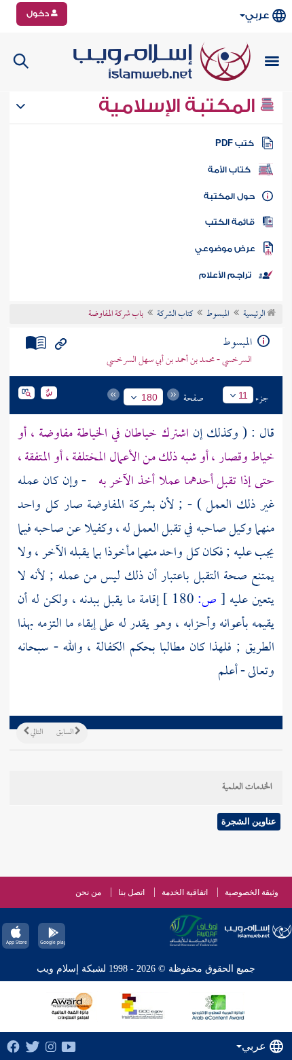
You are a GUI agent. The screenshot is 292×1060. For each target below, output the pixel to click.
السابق (65, 733)
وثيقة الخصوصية (251, 892)
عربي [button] (257, 15)
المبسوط (218, 314)
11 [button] (243, 395)
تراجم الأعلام (225, 275)
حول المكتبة (229, 196)
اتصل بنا (131, 892)
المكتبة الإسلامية (178, 106)
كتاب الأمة (229, 170)
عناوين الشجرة (248, 821)
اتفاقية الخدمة (185, 892)
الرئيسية (255, 314)
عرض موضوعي (225, 248)
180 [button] (149, 397)
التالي (36, 733)
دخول (38, 13)
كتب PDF (234, 143)
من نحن (88, 892)
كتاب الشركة (175, 314)
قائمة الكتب (230, 222)
